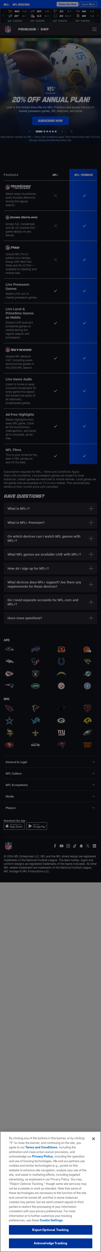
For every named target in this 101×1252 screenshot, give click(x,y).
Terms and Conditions (41, 1147)
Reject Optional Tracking (50, 1230)
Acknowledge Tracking (50, 1243)
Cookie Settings (51, 1220)
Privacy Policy (42, 1156)
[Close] (93, 1139)
